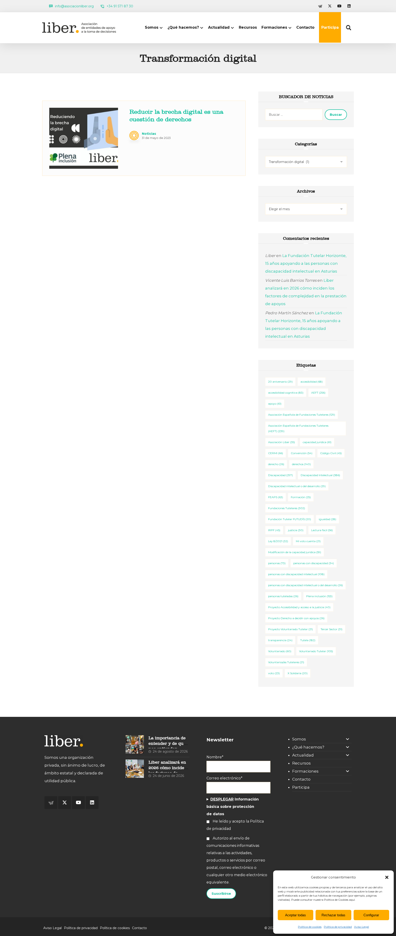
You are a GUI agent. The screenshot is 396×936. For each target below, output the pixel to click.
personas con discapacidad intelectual (296, 574)
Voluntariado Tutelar (316, 651)
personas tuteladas (283, 596)
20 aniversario (280, 381)
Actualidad (303, 755)
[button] (387, 877)
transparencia (280, 640)
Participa (301, 787)
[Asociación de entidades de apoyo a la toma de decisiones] (80, 27)
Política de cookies (310, 926)
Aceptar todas (295, 915)
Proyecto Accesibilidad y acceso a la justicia (299, 607)
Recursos (301, 763)
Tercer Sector (331, 629)
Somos (299, 739)
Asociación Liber (281, 442)
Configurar (371, 915)
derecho (276, 464)
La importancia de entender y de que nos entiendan (167, 743)
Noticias (149, 133)
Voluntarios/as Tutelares (286, 662)
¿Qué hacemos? (308, 747)
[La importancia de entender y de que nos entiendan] (135, 744)
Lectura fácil (322, 530)
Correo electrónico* (224, 778)
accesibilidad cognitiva (285, 392)
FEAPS (275, 497)
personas (277, 563)
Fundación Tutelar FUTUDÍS (289, 519)
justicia (295, 530)
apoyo (274, 403)
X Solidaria (298, 673)
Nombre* (214, 757)
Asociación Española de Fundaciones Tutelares (301, 414)
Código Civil (331, 453)
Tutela (307, 640)
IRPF (274, 530)
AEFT (318, 392)
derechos (301, 464)
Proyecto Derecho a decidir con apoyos (296, 618)
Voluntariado (279, 651)
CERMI (275, 453)
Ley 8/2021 (278, 541)
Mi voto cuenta (308, 541)
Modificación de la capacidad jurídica (294, 552)
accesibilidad (311, 381)
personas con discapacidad (313, 563)
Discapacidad (280, 475)
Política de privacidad (338, 926)
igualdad (327, 519)
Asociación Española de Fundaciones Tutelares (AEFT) (298, 428)
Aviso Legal (361, 926)
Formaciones (305, 771)
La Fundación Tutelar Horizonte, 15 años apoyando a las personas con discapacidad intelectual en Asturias (305, 263)
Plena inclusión (319, 596)
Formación (301, 497)
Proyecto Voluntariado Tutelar (290, 629)
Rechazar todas (333, 915)
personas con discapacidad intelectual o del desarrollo (305, 585)
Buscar (336, 115)
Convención (301, 453)
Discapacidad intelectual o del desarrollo (297, 486)
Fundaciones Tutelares (286, 508)
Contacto (301, 779)
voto (274, 673)
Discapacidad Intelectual (320, 475)
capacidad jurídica (317, 442)
